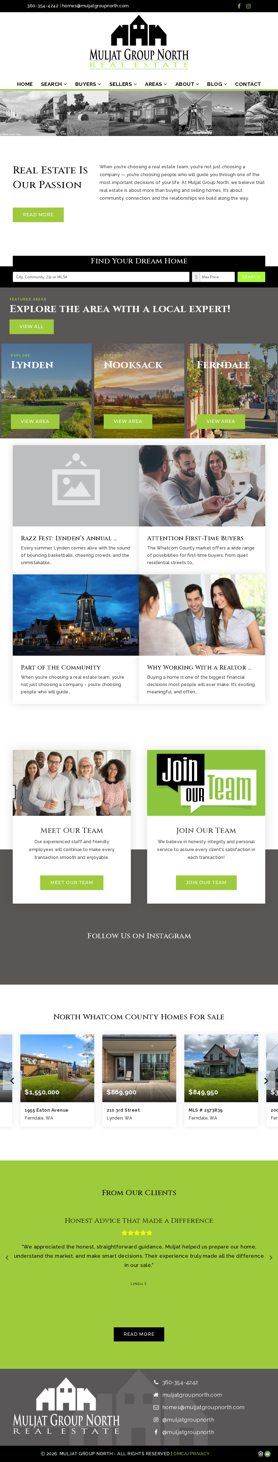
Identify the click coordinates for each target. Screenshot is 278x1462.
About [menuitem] (185, 84)
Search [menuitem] (52, 84)
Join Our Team (206, 882)
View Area (35, 421)
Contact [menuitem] (248, 84)
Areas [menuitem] (154, 84)
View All (32, 326)
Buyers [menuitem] (86, 84)
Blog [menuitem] (215, 84)
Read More (38, 214)
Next (265, 1080)
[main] (139, 730)
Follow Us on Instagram (139, 936)
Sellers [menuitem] (121, 84)
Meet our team (71, 882)
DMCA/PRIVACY (191, 1453)
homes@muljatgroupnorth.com (95, 5)
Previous (12, 1080)
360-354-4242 (42, 5)
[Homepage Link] (139, 41)
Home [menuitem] (25, 84)
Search (251, 276)
